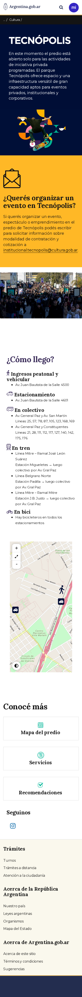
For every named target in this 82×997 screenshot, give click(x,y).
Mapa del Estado (17, 929)
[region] (16, 556)
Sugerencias (13, 969)
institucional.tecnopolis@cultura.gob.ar (40, 250)
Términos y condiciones (23, 961)
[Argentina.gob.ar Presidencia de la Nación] (21, 7)
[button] (6, 300)
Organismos (13, 921)
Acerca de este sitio (19, 954)
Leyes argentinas (17, 914)
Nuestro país (14, 906)
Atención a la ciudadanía (24, 875)
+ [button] (16, 548)
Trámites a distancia (19, 868)
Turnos (9, 860)
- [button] (16, 564)
